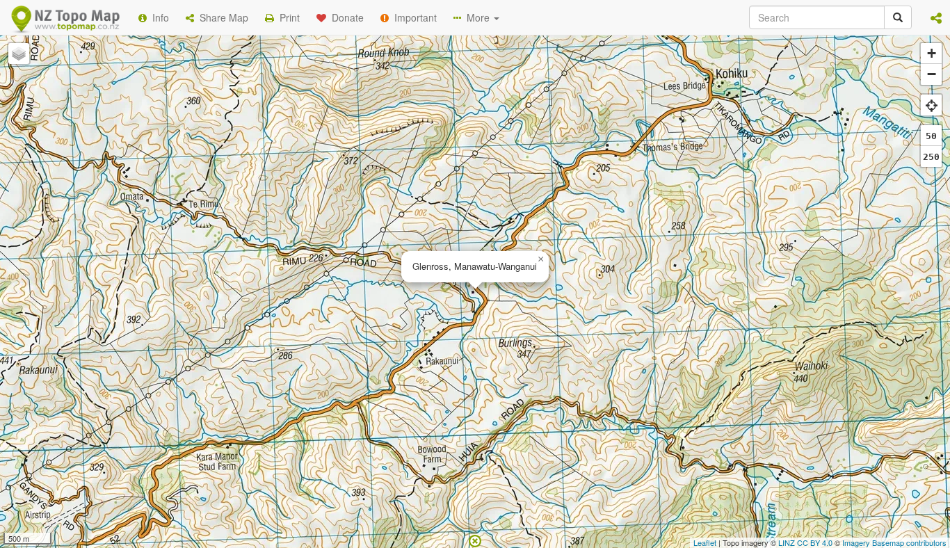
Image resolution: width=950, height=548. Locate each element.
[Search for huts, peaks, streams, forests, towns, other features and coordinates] (898, 17)
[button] (936, 17)
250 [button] (931, 157)
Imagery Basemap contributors (894, 542)
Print (287, 17)
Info (158, 17)
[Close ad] (475, 539)
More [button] (476, 17)
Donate (345, 17)
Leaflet (704, 542)
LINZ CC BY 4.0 (805, 542)
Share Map (221, 17)
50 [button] (931, 136)
